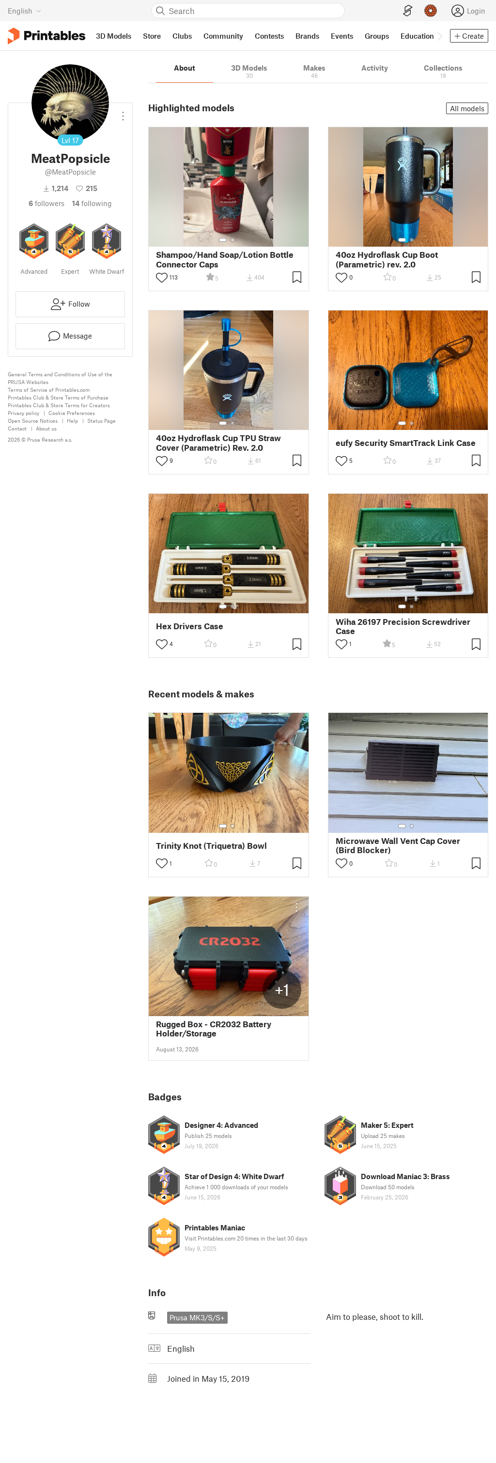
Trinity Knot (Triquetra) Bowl (211, 845)
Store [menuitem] (152, 35)
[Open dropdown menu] (123, 112)
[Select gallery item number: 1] (223, 240)
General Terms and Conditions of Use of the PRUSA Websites (60, 378)
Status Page (101, 420)
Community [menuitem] (223, 35)
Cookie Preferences (71, 413)
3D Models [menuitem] (113, 35)
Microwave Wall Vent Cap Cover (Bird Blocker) (398, 845)
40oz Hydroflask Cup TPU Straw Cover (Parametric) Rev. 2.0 (218, 442)
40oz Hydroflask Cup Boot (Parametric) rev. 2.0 (387, 259)
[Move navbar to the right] (439, 35)
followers (46, 203)
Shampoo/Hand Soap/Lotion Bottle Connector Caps (225, 259)
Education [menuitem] (417, 35)
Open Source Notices (33, 420)
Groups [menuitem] (377, 35)
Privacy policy (23, 413)
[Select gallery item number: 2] (232, 240)
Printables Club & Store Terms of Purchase (58, 397)
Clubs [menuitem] (182, 35)
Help (72, 420)
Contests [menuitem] (269, 35)
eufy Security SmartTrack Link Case (406, 442)
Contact (17, 428)
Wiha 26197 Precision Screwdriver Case (403, 626)
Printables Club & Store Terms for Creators (59, 405)
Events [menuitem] (342, 35)
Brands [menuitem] (307, 35)
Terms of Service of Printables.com (49, 389)
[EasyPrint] (408, 10)
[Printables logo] (46, 36)
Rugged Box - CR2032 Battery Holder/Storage (213, 1029)
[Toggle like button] (162, 277)
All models (467, 108)
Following (92, 203)
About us (46, 428)
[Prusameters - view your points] (430, 10)
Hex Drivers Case (189, 626)
